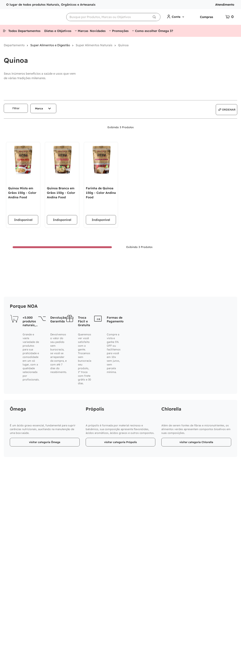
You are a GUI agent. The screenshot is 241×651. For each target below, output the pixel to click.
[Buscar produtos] (155, 17)
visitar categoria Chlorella (196, 442)
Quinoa (123, 45)
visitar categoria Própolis (120, 442)
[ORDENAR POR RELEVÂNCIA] (226, 109)
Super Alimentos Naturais (94, 45)
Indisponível (23, 220)
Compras (206, 17)
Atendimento (224, 4)
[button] (43, 108)
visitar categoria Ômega (44, 442)
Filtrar (15, 108)
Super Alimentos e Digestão (50, 45)
